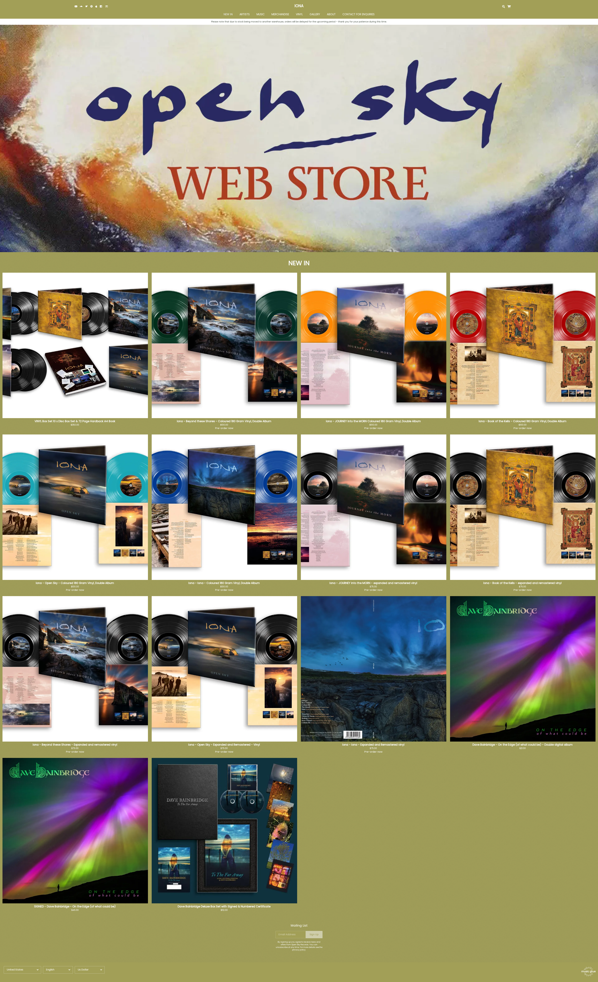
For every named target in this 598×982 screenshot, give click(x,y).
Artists (245, 14)
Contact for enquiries (358, 14)
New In (228, 14)
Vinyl (299, 14)
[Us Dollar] (90, 969)
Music (260, 14)
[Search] (503, 6)
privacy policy (299, 949)
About (331, 14)
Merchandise (280, 14)
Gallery (315, 14)
